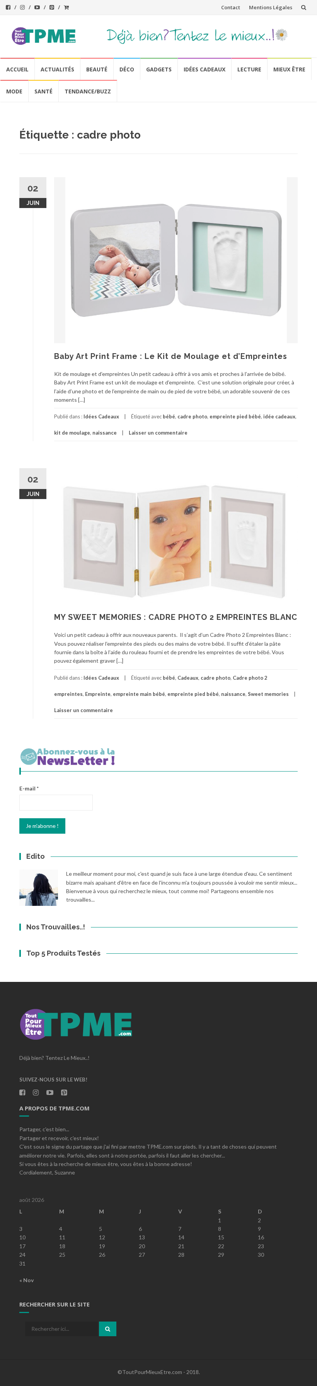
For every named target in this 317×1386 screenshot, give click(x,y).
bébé (169, 416)
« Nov (26, 1280)
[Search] (107, 1329)
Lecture (249, 69)
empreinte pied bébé (235, 416)
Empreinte (98, 694)
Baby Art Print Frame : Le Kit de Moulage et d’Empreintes (170, 356)
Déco (126, 69)
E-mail (29, 788)
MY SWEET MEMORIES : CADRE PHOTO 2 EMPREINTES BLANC (175, 617)
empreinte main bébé (139, 694)
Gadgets (159, 69)
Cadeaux (187, 678)
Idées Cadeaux (204, 69)
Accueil (17, 69)
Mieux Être (289, 69)
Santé (43, 91)
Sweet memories (268, 694)
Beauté (96, 69)
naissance (104, 433)
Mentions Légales (270, 7)
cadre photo (192, 416)
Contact (230, 7)
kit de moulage (72, 433)
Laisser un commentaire (158, 433)
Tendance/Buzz (88, 91)
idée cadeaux (279, 416)
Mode (14, 91)
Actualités (57, 69)
